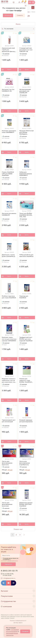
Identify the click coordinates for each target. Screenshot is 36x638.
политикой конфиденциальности (9, 560)
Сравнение (25, 1)
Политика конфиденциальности (18, 620)
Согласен (25, 631)
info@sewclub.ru (9, 578)
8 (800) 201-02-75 (9, 571)
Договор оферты (18, 622)
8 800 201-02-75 (15, 2)
